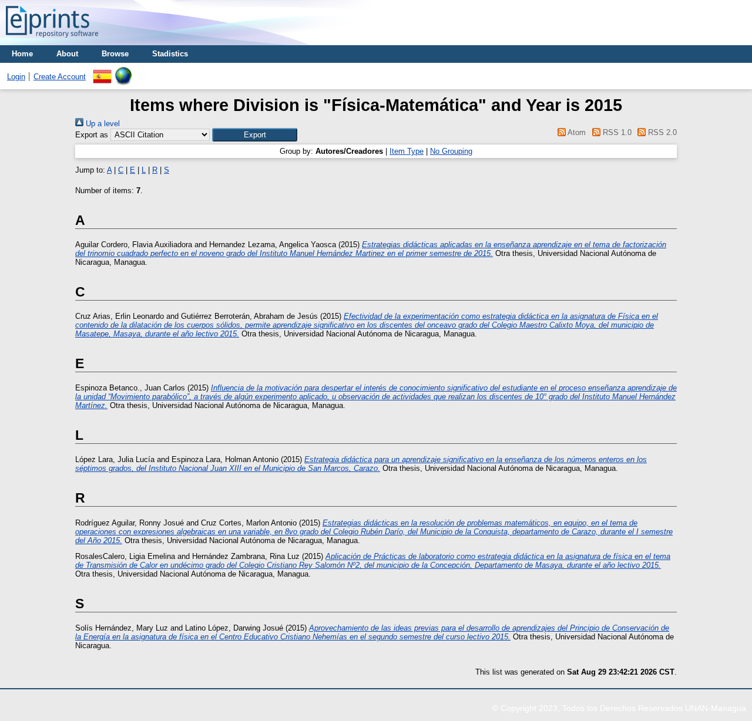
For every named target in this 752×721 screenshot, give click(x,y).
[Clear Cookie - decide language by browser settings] (123, 71)
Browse (115, 53)
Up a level (101, 123)
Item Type (407, 151)
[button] (254, 134)
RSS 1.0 (615, 132)
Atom (576, 132)
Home (22, 53)
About (67, 53)
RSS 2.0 (661, 132)
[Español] (102, 71)
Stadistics (170, 53)
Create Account (59, 76)
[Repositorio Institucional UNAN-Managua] (52, 40)
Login (16, 76)
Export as (91, 134)
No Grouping (451, 151)
